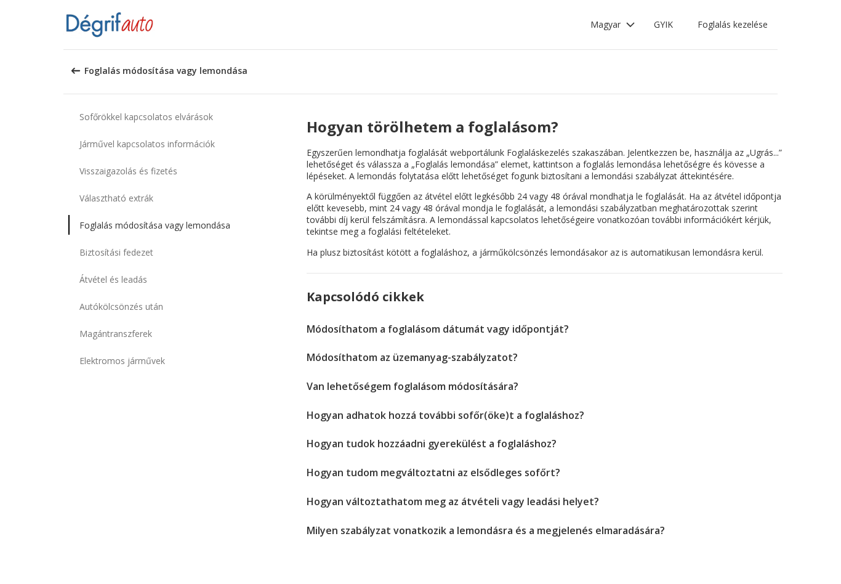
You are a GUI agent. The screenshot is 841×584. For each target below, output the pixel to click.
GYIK (663, 24)
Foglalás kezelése (733, 24)
